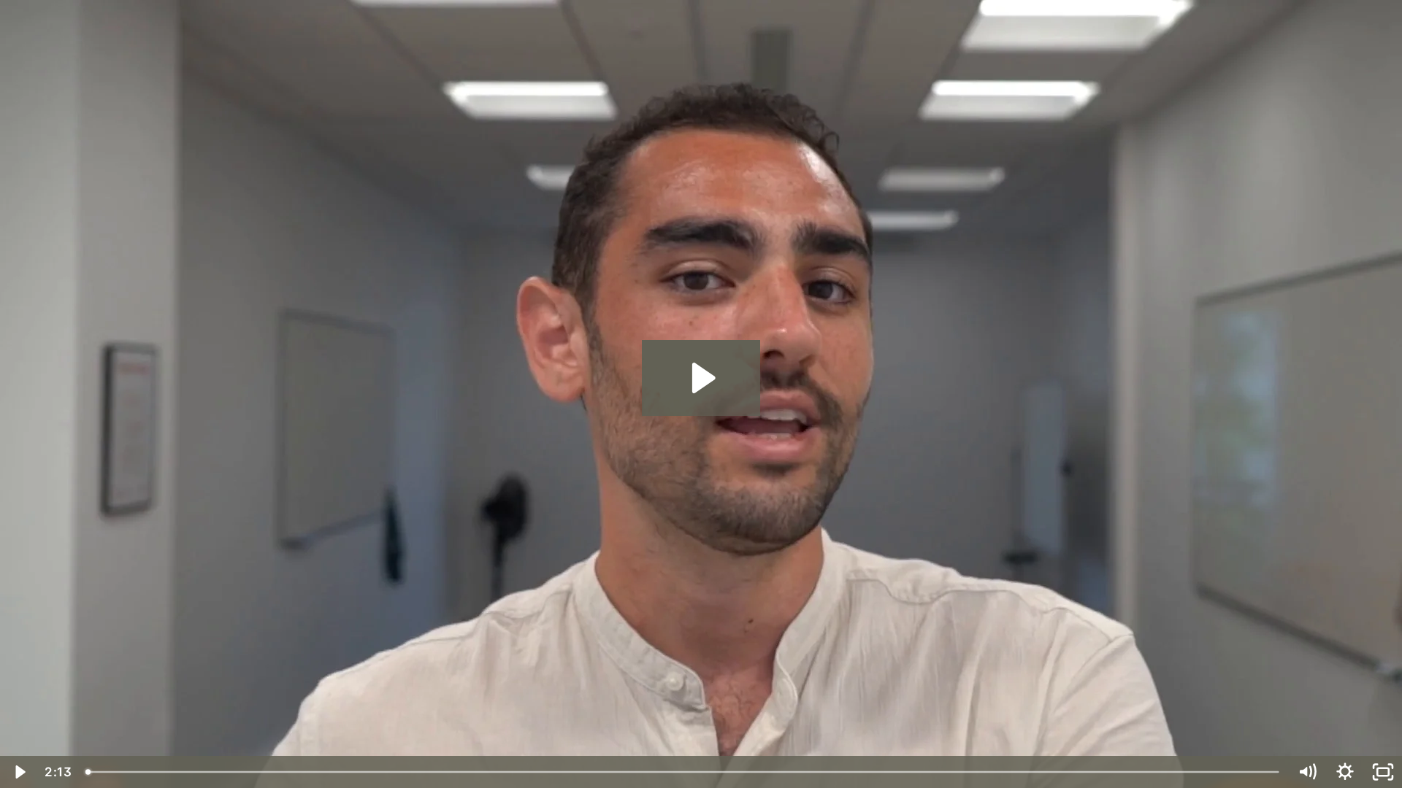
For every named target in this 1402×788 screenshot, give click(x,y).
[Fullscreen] (1383, 772)
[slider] (683, 772)
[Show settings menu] (1345, 772)
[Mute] (1307, 772)
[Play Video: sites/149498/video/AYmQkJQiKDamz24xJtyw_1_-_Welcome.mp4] (701, 378)
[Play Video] (19, 772)
